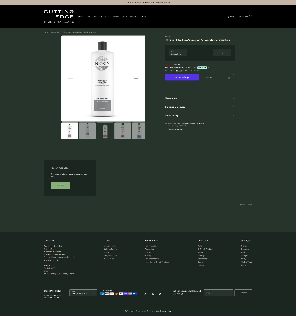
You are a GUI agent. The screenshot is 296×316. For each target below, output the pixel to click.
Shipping (179, 70)
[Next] (250, 204)
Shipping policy (165, 311)
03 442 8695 (49, 268)
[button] (230, 16)
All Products (55, 32)
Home (46, 32)
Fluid (57, 298)
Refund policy (130, 311)
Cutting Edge (57, 295)
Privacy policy (141, 311)
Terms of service (153, 311)
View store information (175, 130)
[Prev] (242, 204)
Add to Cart (208, 78)
